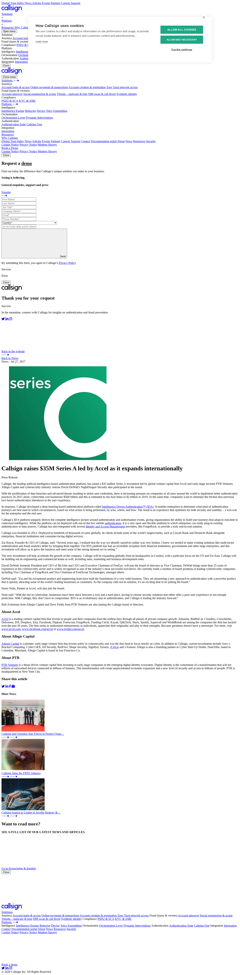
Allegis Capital (10, 643)
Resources (139, 141)
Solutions (7, 912)
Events (46, 141)
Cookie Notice (10, 144)
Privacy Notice (28, 144)
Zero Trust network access (122, 87)
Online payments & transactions (49, 87)
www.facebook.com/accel (37, 629)
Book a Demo (10, 148)
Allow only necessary (182, 39)
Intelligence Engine (27, 51)
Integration (21, 61)
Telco (49, 110)
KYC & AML (27, 100)
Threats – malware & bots (72, 94)
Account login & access (27, 38)
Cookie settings (181, 49)
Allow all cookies (181, 29)
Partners (55, 141)
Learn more (42, 41)
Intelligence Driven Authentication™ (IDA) (128, 506)
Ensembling (60, 110)
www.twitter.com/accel (70, 629)
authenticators (113, 523)
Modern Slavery (47, 144)
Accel (5, 619)
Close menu (9, 77)
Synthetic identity (126, 94)
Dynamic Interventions (39, 117)
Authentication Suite (14, 124)
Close (6, 65)
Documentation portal (104, 141)
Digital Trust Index (13, 141)
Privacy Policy (67, 263)
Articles (36, 141)
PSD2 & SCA (24, 44)
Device (41, 110)
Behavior (30, 110)
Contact (85, 141)
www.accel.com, (12, 629)
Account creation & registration (87, 87)
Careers (65, 141)
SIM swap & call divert (102, 94)
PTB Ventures (10, 664)
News (28, 141)
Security (151, 141)
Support (75, 141)
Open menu (9, 31)
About (121, 141)
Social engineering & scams (39, 94)
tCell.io (114, 647)
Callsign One (34, 124)
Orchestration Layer (13, 117)
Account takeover (12, 94)
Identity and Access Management (105, 526)
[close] (204, 17)
